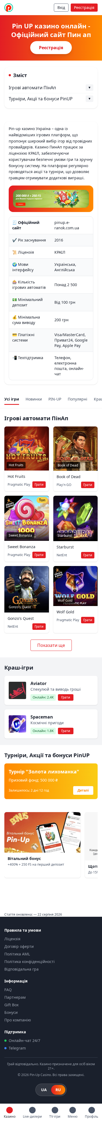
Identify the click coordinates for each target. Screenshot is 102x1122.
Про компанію (17, 1019)
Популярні (77, 399)
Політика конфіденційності (29, 961)
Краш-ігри (18, 667)
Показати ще (51, 645)
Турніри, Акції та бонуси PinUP (41, 99)
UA (44, 1089)
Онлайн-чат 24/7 (24, 1040)
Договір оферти (19, 946)
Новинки (34, 399)
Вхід (61, 7)
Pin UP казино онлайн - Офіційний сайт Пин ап (51, 30)
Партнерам (15, 997)
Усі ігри (11, 399)
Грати (39, 484)
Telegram (17, 1048)
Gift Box (11, 1004)
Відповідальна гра (21, 969)
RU (58, 1089)
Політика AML (17, 953)
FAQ (8, 989)
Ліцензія (12, 938)
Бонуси (11, 1012)
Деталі (83, 790)
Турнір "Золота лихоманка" (44, 771)
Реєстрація (84, 7)
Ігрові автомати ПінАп (32, 88)
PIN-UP (54, 399)
